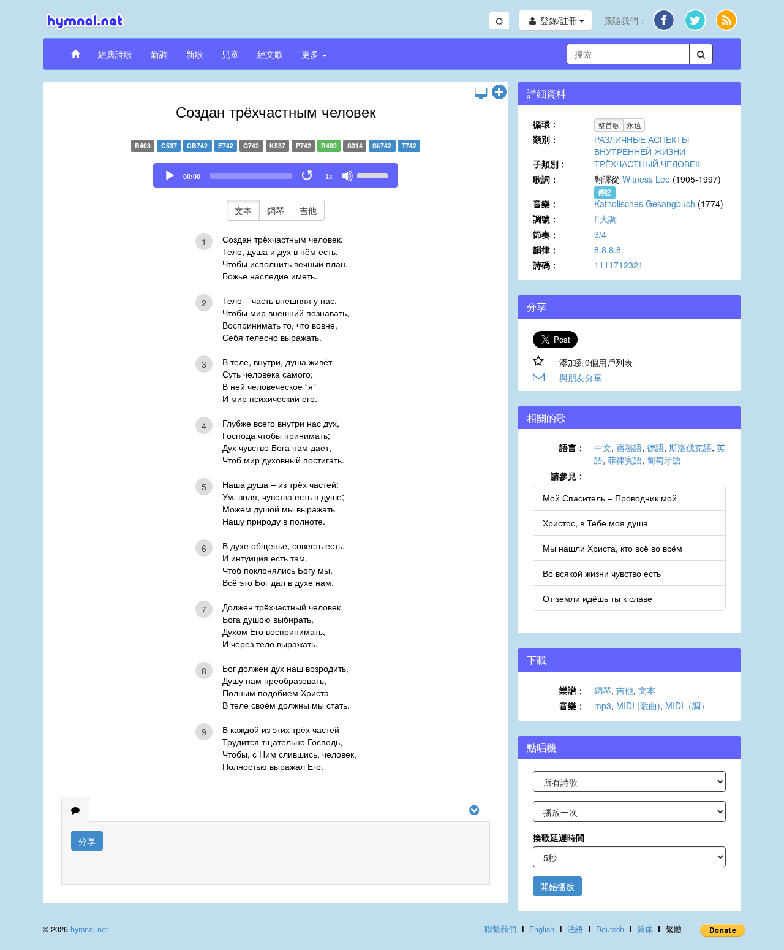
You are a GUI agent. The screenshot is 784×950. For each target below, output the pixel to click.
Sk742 (381, 145)
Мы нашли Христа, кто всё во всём (612, 548)
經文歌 (270, 54)
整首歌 (609, 125)
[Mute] (347, 176)
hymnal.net (89, 929)
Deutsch (610, 929)
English (541, 929)
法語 (575, 929)
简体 (645, 929)
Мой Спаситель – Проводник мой (610, 498)
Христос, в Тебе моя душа (595, 523)
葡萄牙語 (664, 460)
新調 (159, 54)
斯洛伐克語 (690, 447)
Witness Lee (646, 179)
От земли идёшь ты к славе (597, 598)
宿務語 (629, 447)
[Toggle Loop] (308, 176)
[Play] (170, 176)
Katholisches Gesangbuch (644, 203)
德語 (655, 447)
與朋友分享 (580, 377)
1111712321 (618, 265)
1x (329, 176)
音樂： (546, 203)
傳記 (604, 192)
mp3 (602, 705)
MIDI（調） (687, 705)
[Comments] (75, 810)
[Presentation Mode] (481, 92)
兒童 (230, 54)
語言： (572, 447)
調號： (546, 219)
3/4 (600, 234)
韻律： (546, 249)
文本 (243, 210)
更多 (311, 54)
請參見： (568, 475)
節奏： (546, 234)
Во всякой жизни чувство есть (602, 573)
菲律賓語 (625, 460)
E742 (225, 145)
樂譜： (572, 690)
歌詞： (546, 179)
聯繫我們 (500, 929)
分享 (87, 841)
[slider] (374, 175)
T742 (409, 145)
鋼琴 (275, 210)
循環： (546, 124)
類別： (546, 139)
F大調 (605, 219)
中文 (602, 447)
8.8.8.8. (609, 249)
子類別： (550, 164)
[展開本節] (499, 92)
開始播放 (557, 886)
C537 (169, 145)
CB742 (197, 145)
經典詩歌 (115, 54)
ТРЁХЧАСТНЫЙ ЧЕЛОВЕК (647, 164)
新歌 (194, 54)
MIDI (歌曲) (638, 705)
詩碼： (546, 265)
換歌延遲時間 (558, 837)
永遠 (634, 125)
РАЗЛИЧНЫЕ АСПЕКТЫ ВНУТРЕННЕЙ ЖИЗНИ (641, 145)
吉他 (308, 210)
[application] (275, 175)
